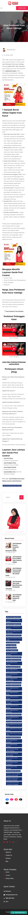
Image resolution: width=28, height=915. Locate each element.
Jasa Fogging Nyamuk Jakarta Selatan (14, 729)
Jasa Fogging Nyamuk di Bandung (12, 688)
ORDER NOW (22, 8)
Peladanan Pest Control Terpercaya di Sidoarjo (12, 779)
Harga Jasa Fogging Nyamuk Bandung (14, 627)
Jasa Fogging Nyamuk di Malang (12, 706)
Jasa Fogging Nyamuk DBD (13, 666)
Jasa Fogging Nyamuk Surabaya (12, 741)
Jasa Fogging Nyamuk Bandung (12, 653)
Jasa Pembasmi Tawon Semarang (12, 758)
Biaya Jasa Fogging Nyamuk (13, 617)
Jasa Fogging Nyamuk (10, 467)
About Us (8, 852)
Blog (7, 861)
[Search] (21, 497)
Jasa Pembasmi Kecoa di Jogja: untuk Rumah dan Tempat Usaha (13, 572)
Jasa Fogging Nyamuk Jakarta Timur (14, 733)
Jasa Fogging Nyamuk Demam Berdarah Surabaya (13, 670)
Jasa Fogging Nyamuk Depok (14, 682)
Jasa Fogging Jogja (11, 647)
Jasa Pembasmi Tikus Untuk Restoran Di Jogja (16, 597)
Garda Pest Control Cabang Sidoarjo (13, 620)
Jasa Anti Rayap (8, 458)
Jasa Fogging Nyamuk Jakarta (14, 721)
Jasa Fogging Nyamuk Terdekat (12, 745)
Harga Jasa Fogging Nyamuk (14, 624)
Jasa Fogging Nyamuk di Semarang (12, 711)
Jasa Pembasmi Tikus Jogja (13, 771)
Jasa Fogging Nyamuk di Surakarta (12, 718)
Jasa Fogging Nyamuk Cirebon (12, 663)
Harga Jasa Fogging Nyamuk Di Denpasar (14, 631)
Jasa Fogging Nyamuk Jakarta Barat (14, 725)
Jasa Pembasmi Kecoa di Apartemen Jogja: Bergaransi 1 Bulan (13, 547)
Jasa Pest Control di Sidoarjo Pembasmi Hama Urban (13, 774)
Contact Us (9, 855)
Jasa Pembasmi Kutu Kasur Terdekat (12, 485)
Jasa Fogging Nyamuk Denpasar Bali (12, 679)
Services (8, 858)
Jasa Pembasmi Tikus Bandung (12, 767)
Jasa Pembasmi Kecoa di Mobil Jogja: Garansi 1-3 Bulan (17, 559)
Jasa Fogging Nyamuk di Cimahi (12, 697)
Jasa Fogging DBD (11, 645)
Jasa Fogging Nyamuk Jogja (13, 737)
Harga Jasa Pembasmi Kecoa (14, 635)
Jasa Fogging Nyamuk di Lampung (12, 702)
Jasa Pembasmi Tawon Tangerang (12, 763)
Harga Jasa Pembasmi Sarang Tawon (14, 639)
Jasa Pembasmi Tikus (10, 463)
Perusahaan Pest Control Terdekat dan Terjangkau (13, 783)
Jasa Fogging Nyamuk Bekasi (14, 657)
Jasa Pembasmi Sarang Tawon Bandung (12, 749)
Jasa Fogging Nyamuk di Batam (12, 693)
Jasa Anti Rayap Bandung (13, 642)
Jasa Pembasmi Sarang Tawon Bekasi (12, 754)
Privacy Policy (10, 878)
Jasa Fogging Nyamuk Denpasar (12, 674)
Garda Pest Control (10, 71)
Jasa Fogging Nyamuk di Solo (14, 714)
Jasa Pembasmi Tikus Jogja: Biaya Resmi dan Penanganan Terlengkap (14, 585)
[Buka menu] (1, 8)
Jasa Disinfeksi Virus (10, 471)
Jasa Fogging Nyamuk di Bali (13, 685)
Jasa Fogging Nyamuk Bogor (13, 659)
